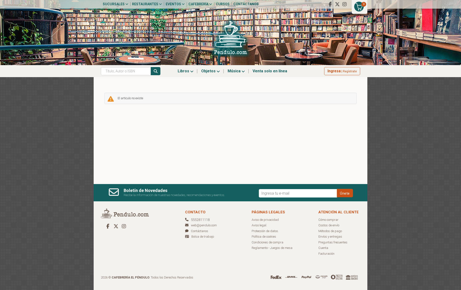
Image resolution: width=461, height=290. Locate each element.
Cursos (223, 4)
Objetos (209, 71)
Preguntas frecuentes (332, 242)
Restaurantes (145, 4)
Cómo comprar (328, 220)
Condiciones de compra (267, 242)
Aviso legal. (259, 225)
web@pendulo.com (204, 225)
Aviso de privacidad (265, 220)
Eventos (174, 4)
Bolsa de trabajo (202, 236)
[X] (337, 4)
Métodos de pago (330, 231)
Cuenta (323, 248)
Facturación (326, 253)
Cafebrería (198, 4)
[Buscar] (155, 71)
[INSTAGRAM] (344, 4)
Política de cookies (264, 236)
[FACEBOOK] (330, 4)
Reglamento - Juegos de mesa (272, 248)
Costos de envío (328, 225)
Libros (184, 71)
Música (235, 71)
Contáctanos (246, 4)
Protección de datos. (265, 231)
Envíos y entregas (330, 236)
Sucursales (114, 4)
